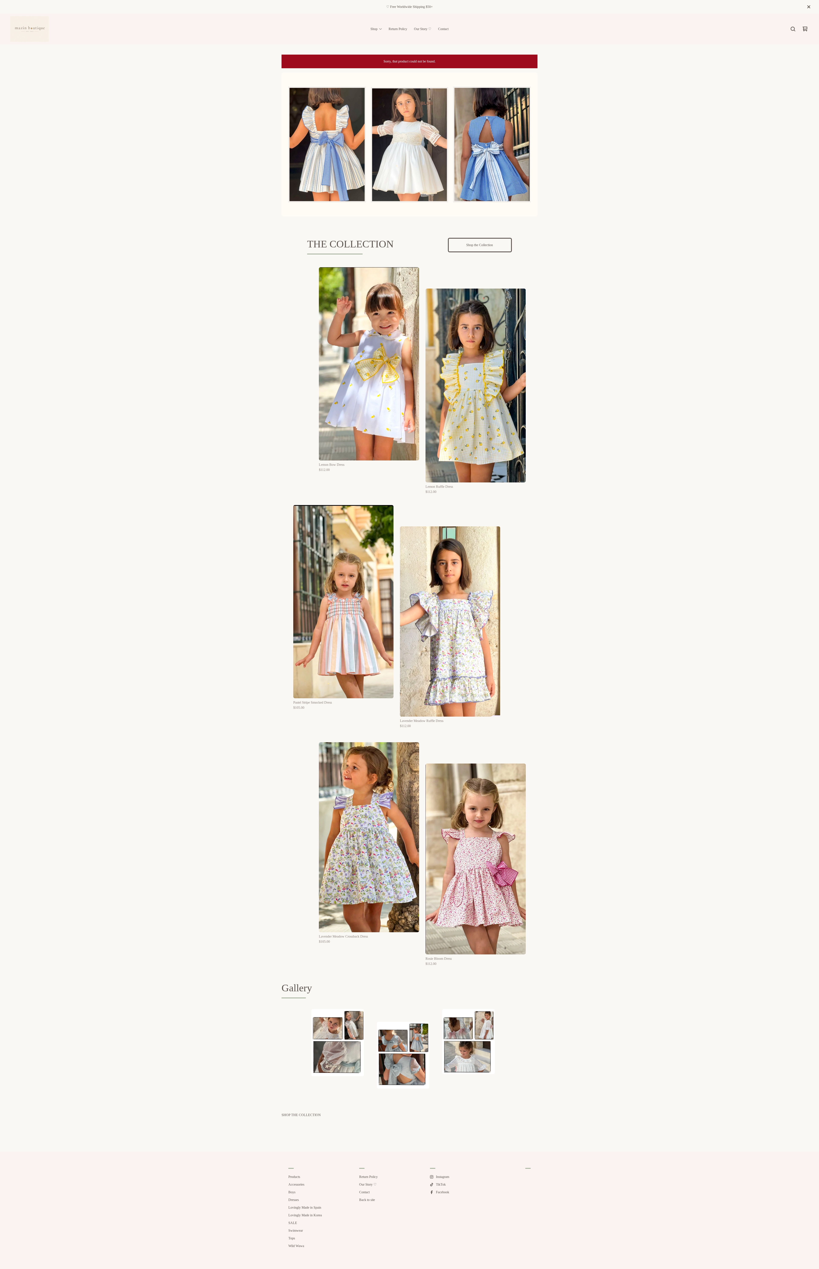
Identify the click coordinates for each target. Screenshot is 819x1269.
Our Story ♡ (422, 29)
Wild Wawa (296, 1246)
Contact (443, 29)
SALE (292, 1223)
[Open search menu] (793, 29)
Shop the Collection (480, 245)
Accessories (296, 1184)
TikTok (441, 1184)
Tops (291, 1238)
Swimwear (295, 1230)
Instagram (442, 1177)
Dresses (293, 1200)
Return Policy (398, 29)
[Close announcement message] (808, 6)
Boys (291, 1192)
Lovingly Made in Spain (304, 1207)
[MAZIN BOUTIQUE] (29, 29)
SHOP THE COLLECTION (301, 1115)
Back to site (367, 1200)
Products (294, 1177)
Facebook (442, 1192)
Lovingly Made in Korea (305, 1215)
